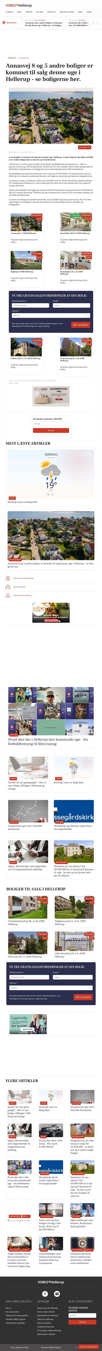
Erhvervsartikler (44, 1323)
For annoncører (12, 1312)
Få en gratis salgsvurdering (49, 1330)
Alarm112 (9, 12)
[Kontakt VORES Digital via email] (57, 1294)
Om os (8, 1308)
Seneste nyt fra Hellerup (47, 1308)
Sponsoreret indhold (46, 1334)
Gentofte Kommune (45, 1326)
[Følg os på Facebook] (45, 1294)
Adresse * (16, 311)
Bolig (19, 12)
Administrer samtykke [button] (15, 1323)
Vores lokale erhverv (46, 1312)
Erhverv (29, 12)
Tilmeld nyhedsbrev (88, 1347)
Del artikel (83, 147)
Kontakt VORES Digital (15, 1319)
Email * (56, 301)
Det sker (39, 12)
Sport (80, 12)
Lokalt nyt (51, 12)
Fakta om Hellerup (45, 1319)
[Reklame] (51, 396)
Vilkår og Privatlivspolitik (17, 1315)
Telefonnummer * (19, 301)
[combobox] (13, 315)
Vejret (89, 12)
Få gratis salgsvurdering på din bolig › (24, 240)
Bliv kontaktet (80, 324)
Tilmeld (51, 430)
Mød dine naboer (67, 12)
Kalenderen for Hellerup (47, 1315)
